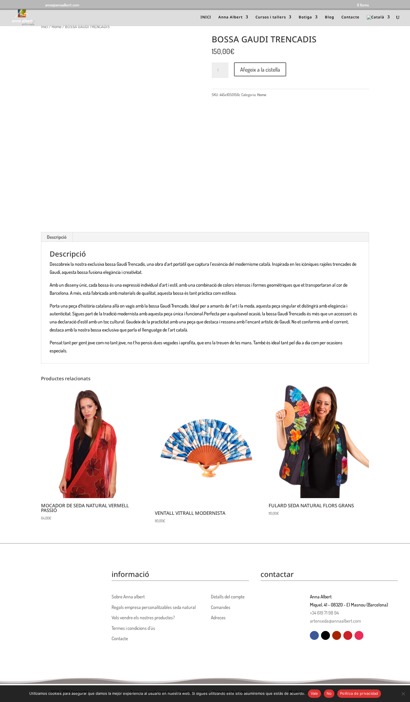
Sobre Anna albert (128, 596)
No (329, 693)
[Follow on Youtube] (336, 635)
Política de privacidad (359, 693)
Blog (329, 17)
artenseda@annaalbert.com (335, 621)
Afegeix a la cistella (260, 69)
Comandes (220, 607)
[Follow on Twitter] (325, 635)
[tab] (57, 237)
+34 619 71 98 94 (324, 613)
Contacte (350, 17)
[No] (403, 693)
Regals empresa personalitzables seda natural (154, 607)
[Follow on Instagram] (358, 635)
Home (56, 26)
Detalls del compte (228, 596)
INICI (206, 17)
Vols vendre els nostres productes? (143, 617)
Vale (314, 693)
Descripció (56, 237)
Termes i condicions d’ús (133, 628)
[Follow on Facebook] (314, 635)
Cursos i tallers (270, 17)
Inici (44, 26)
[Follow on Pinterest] (347, 635)
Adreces (218, 617)
